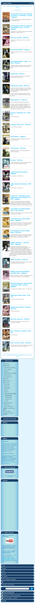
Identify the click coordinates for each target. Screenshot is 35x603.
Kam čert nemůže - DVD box (19, 37)
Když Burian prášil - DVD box (19, 85)
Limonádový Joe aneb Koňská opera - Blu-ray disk (20, 209)
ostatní (6, 401)
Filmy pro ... (6, 371)
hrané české (7, 384)
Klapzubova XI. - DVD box (18, 100)
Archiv (3, 571)
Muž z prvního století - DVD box (20, 343)
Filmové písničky (7, 411)
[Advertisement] (9, 430)
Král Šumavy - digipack (17, 136)
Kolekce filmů (6, 363)
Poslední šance (7, 375)
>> (18, 7)
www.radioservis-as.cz (7, 462)
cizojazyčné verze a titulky (10, 393)
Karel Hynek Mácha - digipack (20, 49)
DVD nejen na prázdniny (9, 367)
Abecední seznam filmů (9, 419)
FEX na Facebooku (10, 467)
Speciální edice (6, 365)
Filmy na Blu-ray (6, 380)
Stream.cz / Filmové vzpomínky (12, 595)
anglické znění (8, 399)
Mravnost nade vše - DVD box (20, 319)
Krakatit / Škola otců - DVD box (20, 124)
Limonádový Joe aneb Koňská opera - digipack (20, 219)
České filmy (6, 404)
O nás (3, 565)
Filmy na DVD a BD (9, 592)
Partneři (4, 568)
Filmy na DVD (6, 382)
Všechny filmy (9, 360)
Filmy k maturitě (7, 369)
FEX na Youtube (9, 532)
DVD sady (6, 391)
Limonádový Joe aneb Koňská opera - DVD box (20, 231)
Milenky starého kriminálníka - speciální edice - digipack (20, 272)
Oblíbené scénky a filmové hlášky (9, 409)
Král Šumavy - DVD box (18, 148)
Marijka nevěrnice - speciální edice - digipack (19, 243)
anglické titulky (8, 395)
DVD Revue (6, 378)
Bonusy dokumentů (8, 406)
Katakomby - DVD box (17, 74)
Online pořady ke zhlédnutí (9, 579)
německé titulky (8, 397)
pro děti (6, 389)
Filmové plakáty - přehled (10, 598)
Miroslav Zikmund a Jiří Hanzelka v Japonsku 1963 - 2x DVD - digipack (21, 285)
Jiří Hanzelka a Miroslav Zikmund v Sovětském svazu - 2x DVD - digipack (21, 27)
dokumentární (7, 388)
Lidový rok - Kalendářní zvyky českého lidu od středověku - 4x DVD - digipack (20, 197)
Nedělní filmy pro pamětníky (10, 373)
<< (4, 6)
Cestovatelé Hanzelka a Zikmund (8, 414)
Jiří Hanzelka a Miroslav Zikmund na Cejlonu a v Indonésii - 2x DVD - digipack (21, 15)
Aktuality (4, 600)
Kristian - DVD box (16, 160)
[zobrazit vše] (17, 9)
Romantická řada (8, 376)
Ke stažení (4, 576)
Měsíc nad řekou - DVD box (19, 259)
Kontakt (4, 573)
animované (6, 386)
